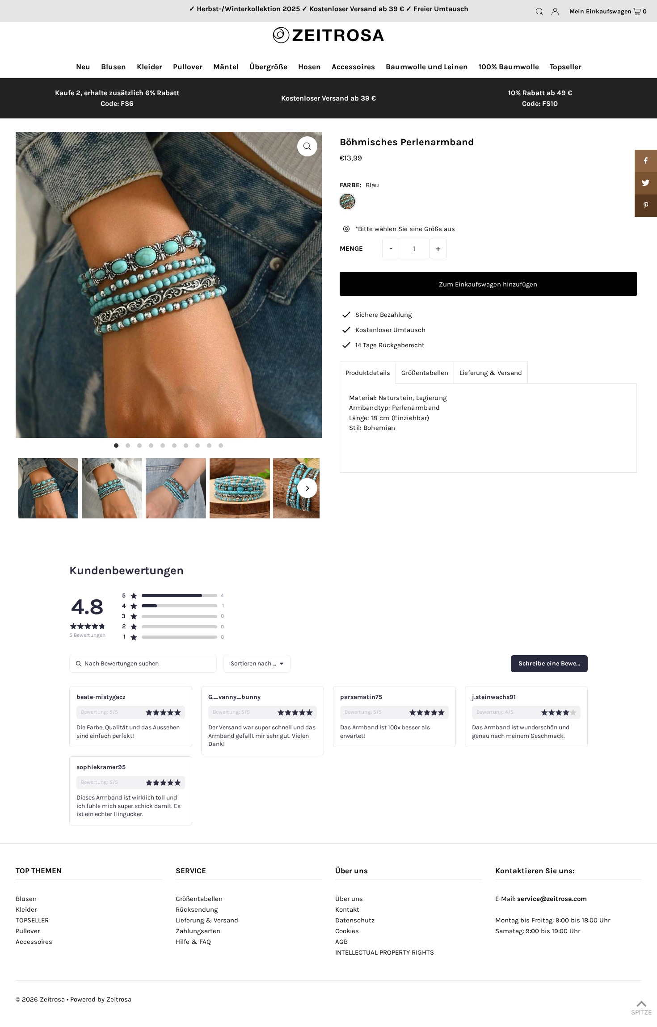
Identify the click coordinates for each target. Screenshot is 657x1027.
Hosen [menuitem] (309, 66)
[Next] (307, 488)
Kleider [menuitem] (149, 66)
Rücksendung (197, 909)
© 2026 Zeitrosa (40, 999)
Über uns (349, 899)
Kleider (26, 909)
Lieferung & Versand (490, 373)
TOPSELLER (32, 920)
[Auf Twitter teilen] (646, 183)
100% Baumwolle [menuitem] (509, 66)
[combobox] (257, 664)
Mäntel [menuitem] (226, 66)
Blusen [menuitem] (113, 66)
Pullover (28, 931)
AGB (341, 942)
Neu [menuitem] (83, 66)
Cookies (347, 931)
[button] (169, 596)
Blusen (26, 899)
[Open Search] (539, 11)
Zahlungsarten (198, 931)
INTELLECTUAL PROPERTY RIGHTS (384, 952)
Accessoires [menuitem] (353, 66)
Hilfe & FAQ (193, 942)
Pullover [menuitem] (187, 66)
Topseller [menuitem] (565, 66)
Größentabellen (424, 373)
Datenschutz (355, 920)
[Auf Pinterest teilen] (646, 205)
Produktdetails (367, 373)
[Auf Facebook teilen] (646, 161)
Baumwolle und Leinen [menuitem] (427, 66)
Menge (351, 248)
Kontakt (347, 909)
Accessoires (34, 942)
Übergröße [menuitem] (268, 66)
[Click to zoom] (307, 146)
